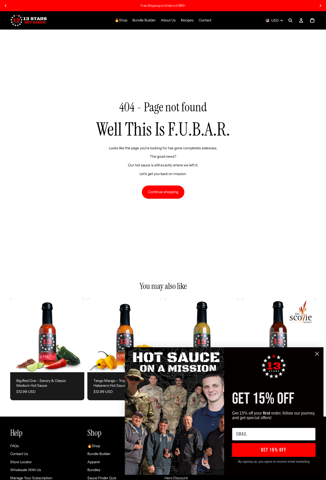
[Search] (290, 20)
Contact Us (19, 454)
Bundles (93, 470)
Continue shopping (163, 192)
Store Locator (21, 462)
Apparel (93, 462)
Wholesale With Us (25, 470)
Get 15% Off (274, 450)
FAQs (14, 446)
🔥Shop (93, 446)
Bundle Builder (99, 454)
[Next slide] (320, 5)
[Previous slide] (5, 5)
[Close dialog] (317, 353)
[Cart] (312, 20)
